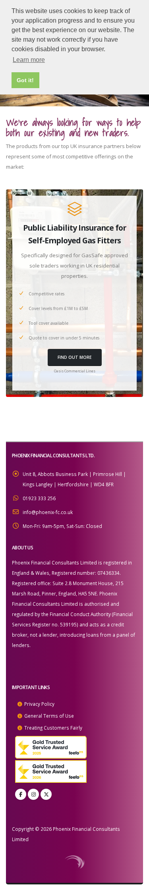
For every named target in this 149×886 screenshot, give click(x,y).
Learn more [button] (29, 59)
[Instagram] (33, 794)
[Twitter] (46, 794)
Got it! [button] (25, 80)
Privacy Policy (39, 704)
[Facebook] (20, 794)
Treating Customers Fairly (53, 727)
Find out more (75, 357)
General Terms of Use (49, 716)
